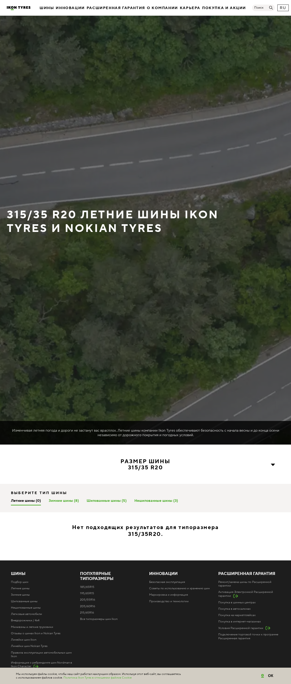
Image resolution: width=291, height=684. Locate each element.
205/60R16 (87, 606)
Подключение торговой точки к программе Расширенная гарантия (248, 636)
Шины (47, 8)
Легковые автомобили (26, 614)
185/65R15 (87, 587)
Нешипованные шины (26, 607)
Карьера (190, 8)
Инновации (70, 8)
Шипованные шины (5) (107, 500)
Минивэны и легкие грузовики (32, 627)
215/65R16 (87, 612)
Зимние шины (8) (64, 500)
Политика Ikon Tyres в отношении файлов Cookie (97, 677)
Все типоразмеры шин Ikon (99, 619)
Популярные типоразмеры (96, 576)
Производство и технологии (169, 601)
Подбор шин (19, 582)
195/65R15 (87, 593)
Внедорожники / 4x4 (25, 620)
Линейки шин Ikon (23, 640)
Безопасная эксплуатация (167, 582)
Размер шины (145, 465)
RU (283, 8)
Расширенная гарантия (116, 8)
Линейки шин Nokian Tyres (29, 646)
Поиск (258, 8)
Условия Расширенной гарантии (240, 628)
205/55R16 (87, 600)
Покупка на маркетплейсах (237, 615)
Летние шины (20, 588)
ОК (271, 676)
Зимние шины (20, 595)
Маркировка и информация (168, 595)
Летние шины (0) (26, 500)
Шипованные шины (24, 601)
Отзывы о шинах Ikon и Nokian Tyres (35, 633)
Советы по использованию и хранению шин (179, 588)
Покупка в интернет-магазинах (239, 621)
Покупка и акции (224, 8)
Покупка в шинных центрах (237, 602)
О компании (162, 8)
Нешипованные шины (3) (156, 500)
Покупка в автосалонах (234, 609)
